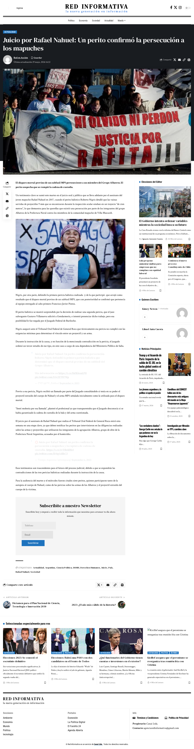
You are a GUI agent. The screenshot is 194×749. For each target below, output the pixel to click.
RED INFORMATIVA (97, 6)
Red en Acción (21, 57)
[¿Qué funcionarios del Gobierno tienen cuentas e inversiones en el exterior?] (121, 641)
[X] (175, 7)
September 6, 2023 (69, 383)
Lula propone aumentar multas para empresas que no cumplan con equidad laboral (150, 267)
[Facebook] (171, 7)
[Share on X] (175, 59)
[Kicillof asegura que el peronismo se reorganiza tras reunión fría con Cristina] (169, 641)
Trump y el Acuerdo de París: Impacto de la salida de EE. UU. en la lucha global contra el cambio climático (150, 362)
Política (68, 653)
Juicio (104, 567)
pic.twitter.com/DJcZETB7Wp (52, 377)
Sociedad (35, 571)
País (110, 567)
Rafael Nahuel (22, 571)
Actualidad (10, 32)
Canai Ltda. (98, 744)
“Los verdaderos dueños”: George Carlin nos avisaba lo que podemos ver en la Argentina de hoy (150, 431)
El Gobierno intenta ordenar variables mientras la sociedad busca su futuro (163, 223)
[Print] (189, 59)
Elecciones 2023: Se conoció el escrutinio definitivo (20, 659)
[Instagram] (180, 7)
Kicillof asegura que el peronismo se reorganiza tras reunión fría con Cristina (167, 661)
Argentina (50, 567)
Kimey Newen (149, 308)
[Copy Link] (184, 59)
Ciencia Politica (64, 567)
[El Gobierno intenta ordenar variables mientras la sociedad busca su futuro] (165, 201)
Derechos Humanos (90, 567)
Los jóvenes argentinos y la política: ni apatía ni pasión (150, 391)
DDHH (76, 567)
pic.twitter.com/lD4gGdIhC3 (51, 453)
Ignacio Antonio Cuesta (152, 239)
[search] (5, 8)
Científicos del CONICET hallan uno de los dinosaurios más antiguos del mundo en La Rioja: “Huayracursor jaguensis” (178, 396)
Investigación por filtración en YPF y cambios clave (178, 427)
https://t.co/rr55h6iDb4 (60, 450)
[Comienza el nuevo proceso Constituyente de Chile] (179, 251)
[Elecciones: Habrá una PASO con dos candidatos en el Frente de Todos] (73, 641)
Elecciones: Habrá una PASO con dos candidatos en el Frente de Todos (71, 659)
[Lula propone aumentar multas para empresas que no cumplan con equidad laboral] (150, 251)
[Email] (179, 59)
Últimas (174, 653)
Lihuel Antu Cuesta (152, 329)
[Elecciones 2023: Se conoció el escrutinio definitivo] (25, 641)
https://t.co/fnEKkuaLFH (73, 373)
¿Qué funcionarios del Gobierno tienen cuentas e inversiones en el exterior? (121, 659)
